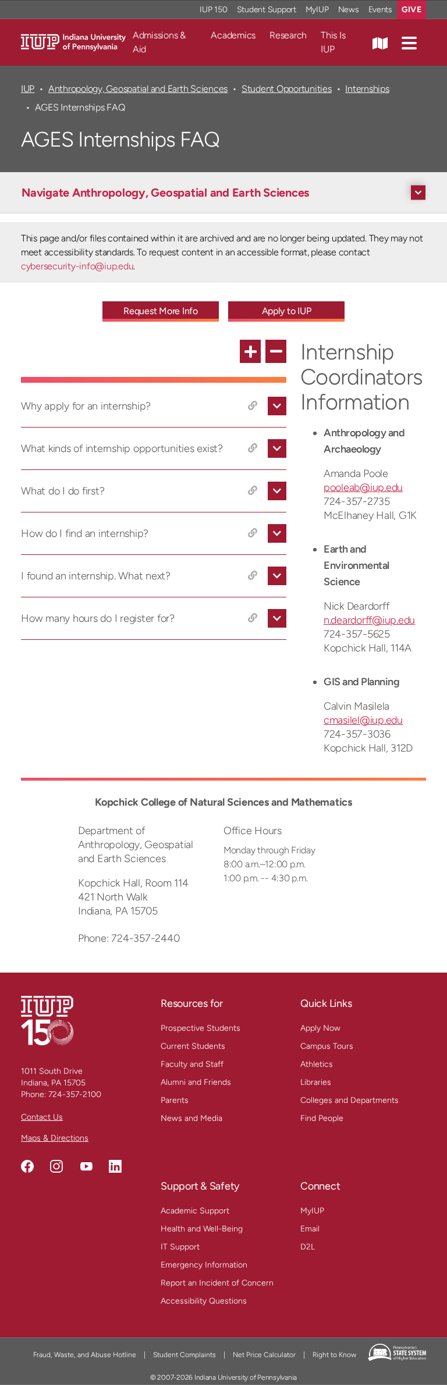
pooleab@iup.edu (363, 487)
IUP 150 (213, 10)
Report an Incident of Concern (217, 1283)
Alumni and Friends (196, 1082)
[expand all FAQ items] (250, 351)
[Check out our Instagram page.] (56, 1166)
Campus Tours (326, 1046)
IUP (27, 88)
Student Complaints (184, 1355)
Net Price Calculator (264, 1355)
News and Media (191, 1118)
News (348, 10)
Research (288, 35)
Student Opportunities (287, 88)
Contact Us (42, 1117)
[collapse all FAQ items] (275, 351)
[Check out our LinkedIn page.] (115, 1166)
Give (411, 10)
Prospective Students (200, 1028)
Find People (321, 1118)
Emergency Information (204, 1265)
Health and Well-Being (202, 1229)
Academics (233, 35)
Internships (367, 88)
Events (380, 10)
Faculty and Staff (192, 1064)
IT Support (180, 1247)
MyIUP (317, 10)
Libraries (315, 1082)
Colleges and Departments (349, 1100)
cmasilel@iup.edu (363, 720)
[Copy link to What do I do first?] (252, 491)
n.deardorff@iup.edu (369, 620)
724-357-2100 (74, 1094)
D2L (307, 1247)
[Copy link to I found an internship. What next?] (252, 576)
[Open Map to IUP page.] (380, 42)
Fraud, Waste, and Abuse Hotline (84, 1355)
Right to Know (334, 1355)
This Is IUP (333, 42)
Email (310, 1229)
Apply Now (320, 1028)
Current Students (193, 1046)
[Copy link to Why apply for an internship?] (252, 406)
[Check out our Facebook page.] (27, 1166)
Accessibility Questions (204, 1301)
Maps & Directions (54, 1138)
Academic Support (195, 1211)
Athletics (316, 1064)
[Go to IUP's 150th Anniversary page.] (47, 1020)
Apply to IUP (286, 310)
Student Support (266, 10)
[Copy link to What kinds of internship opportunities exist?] (252, 448)
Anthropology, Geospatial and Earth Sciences (138, 88)
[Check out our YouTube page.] (86, 1166)
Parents (175, 1100)
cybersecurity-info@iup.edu (77, 266)
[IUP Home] (73, 41)
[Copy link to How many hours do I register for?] (252, 618)
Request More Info (160, 310)
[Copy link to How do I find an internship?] (252, 533)
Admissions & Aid (159, 42)
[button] (409, 42)
